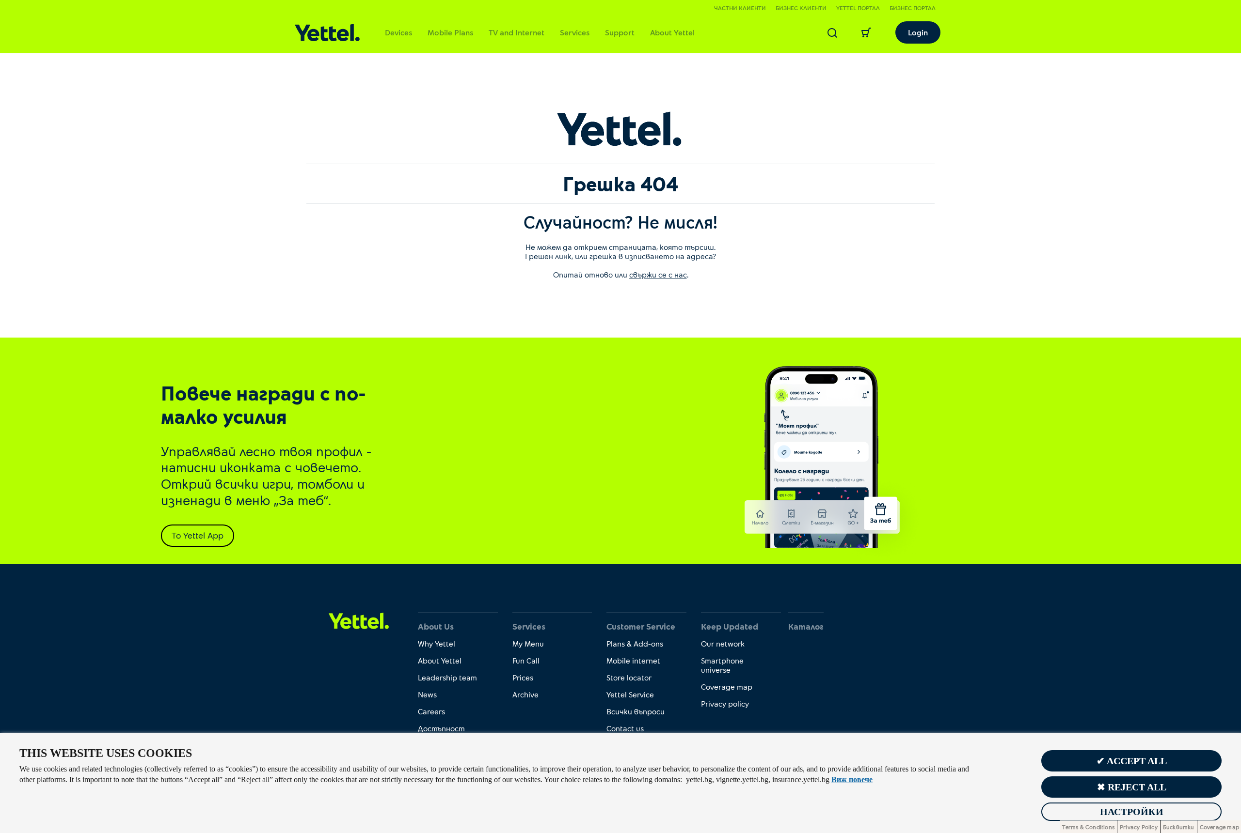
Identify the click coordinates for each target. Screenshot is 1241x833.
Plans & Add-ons (634, 643)
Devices (398, 32)
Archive (525, 694)
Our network (723, 643)
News (427, 694)
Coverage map (726, 686)
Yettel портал (858, 7)
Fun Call (526, 660)
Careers (431, 711)
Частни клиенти (740, 7)
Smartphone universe (722, 665)
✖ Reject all (1131, 787)
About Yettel (672, 32)
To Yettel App (197, 535)
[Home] (327, 33)
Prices (522, 677)
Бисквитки (1178, 826)
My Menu (528, 643)
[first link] (359, 620)
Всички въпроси (635, 711)
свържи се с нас (658, 274)
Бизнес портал (913, 7)
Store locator (629, 677)
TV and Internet (516, 32)
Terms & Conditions (1088, 826)
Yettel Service (630, 694)
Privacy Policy (1139, 826)
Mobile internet (633, 660)
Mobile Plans (450, 32)
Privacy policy (725, 703)
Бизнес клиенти (801, 7)
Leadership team (447, 677)
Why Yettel (436, 643)
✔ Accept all (1132, 761)
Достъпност (441, 728)
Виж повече (852, 779)
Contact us (625, 728)
